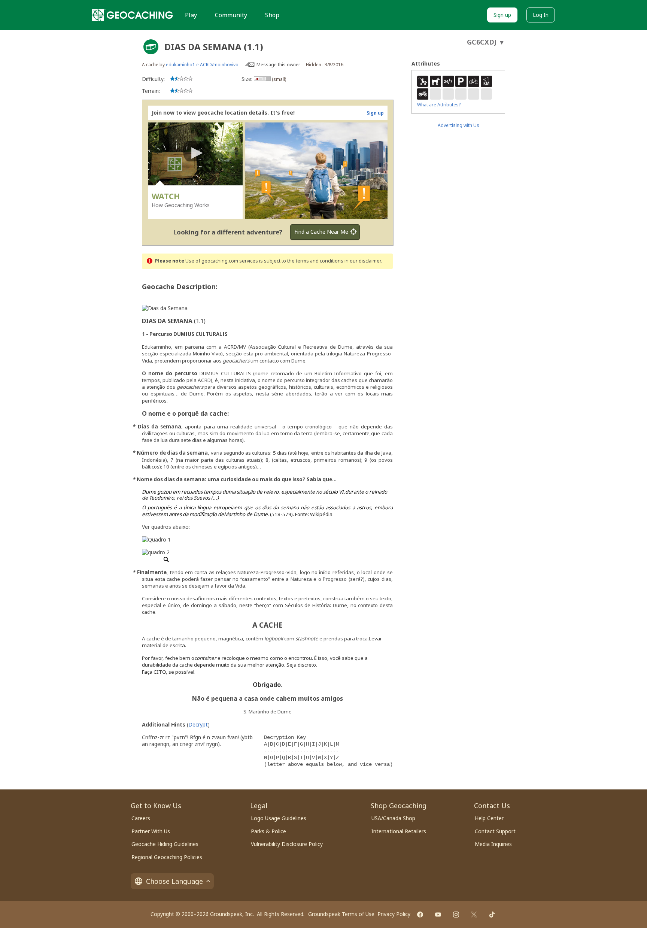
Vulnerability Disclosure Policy (287, 843)
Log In (541, 14)
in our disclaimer (362, 261)
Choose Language (174, 881)
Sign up (502, 14)
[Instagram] (456, 915)
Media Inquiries (493, 843)
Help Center (489, 818)
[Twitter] (474, 915)
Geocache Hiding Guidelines (164, 843)
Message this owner (278, 64)
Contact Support (495, 831)
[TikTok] (491, 915)
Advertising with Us (458, 125)
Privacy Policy (393, 914)
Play (191, 15)
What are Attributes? (439, 104)
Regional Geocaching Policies (166, 857)
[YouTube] (438, 915)
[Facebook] (420, 915)
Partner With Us (150, 831)
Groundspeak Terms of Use (341, 914)
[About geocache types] (151, 47)
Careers (140, 818)
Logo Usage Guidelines (278, 818)
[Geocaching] (132, 14)
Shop (272, 15)
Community (231, 15)
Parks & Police (268, 831)
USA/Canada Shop (393, 818)
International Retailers (398, 831)
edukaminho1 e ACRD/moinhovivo (202, 64)
